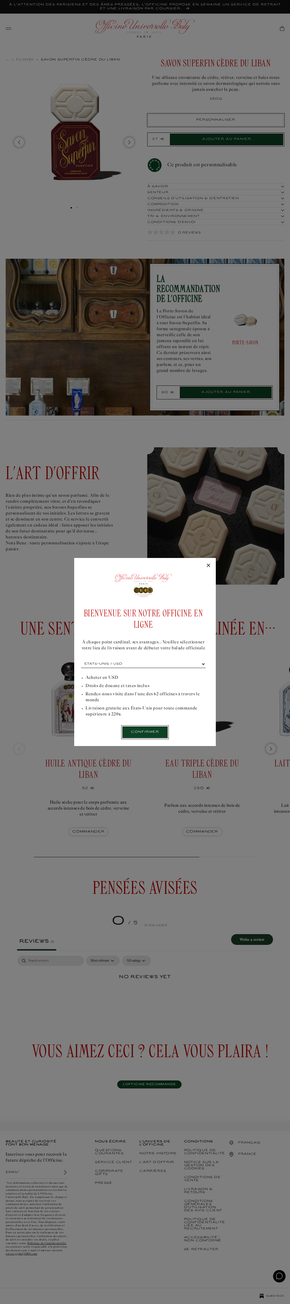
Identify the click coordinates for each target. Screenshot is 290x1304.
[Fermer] (208, 566)
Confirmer (145, 732)
